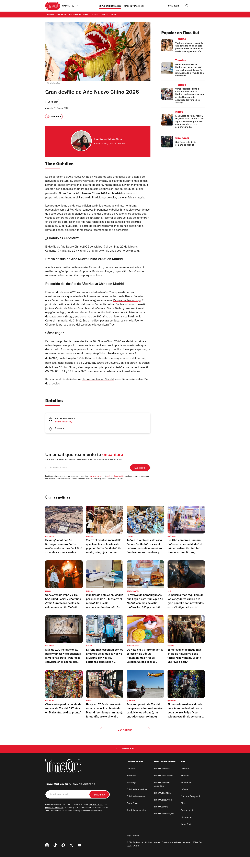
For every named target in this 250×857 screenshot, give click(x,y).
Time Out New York (163, 800)
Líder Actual (187, 817)
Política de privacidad (137, 790)
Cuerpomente (187, 810)
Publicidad (132, 776)
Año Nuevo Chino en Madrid (85, 177)
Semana (185, 776)
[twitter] (71, 845)
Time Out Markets (134, 6)
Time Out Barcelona (163, 776)
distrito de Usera (93, 185)
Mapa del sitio (133, 836)
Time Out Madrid (162, 769)
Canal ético (132, 803)
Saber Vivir (186, 824)
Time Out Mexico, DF (164, 814)
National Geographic (191, 796)
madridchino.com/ (63, 422)
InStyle (184, 790)
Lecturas (185, 769)
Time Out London (162, 793)
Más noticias (125, 730)
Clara (183, 803)
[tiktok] (55, 845)
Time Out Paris (161, 807)
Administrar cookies (136, 810)
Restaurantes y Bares (78, 15)
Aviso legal (132, 783)
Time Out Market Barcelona (162, 784)
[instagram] (47, 845)
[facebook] (63, 845)
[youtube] (79, 845)
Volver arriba (128, 749)
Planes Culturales (99, 15)
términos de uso (96, 476)
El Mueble (186, 783)
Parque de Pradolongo (126, 300)
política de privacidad (116, 476)
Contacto (131, 769)
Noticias (50, 15)
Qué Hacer (61, 15)
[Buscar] (187, 6)
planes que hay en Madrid (98, 380)
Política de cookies (136, 796)
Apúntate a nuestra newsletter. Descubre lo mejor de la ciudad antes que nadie (83, 460)
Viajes (113, 15)
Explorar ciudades (110, 6)
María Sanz (115, 139)
